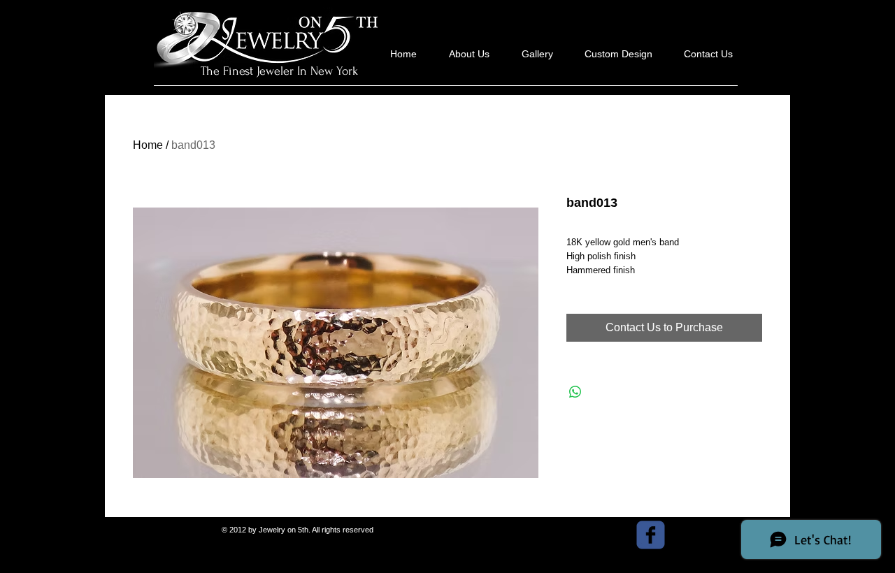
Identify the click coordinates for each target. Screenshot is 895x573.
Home (148, 145)
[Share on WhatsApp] (575, 392)
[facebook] (650, 535)
